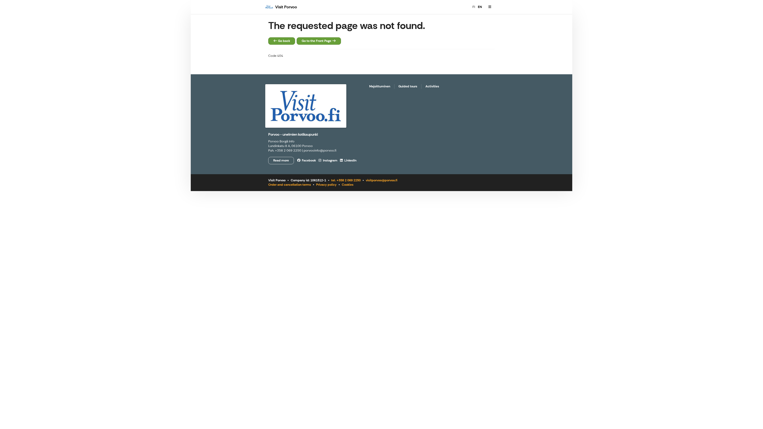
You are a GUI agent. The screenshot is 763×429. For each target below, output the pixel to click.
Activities (432, 86)
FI (474, 7)
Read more (281, 160)
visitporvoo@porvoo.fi (381, 180)
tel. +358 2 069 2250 (346, 180)
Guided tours (407, 86)
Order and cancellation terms (289, 185)
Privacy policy (326, 185)
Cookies (347, 185)
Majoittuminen (379, 86)
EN (480, 7)
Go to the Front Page (317, 41)
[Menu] (490, 7)
